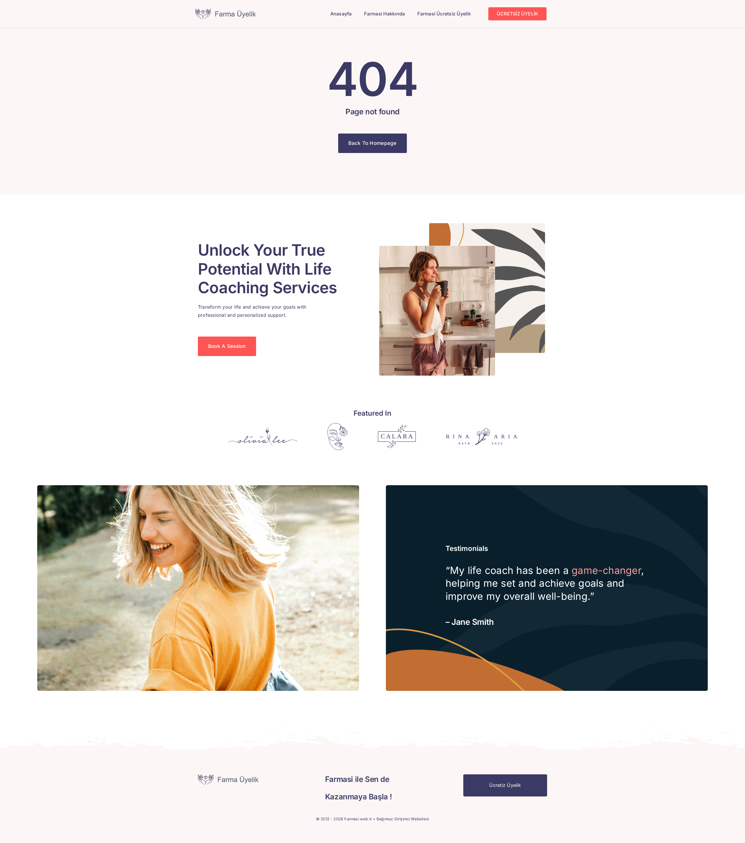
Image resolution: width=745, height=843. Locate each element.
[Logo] (262, 430)
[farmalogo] (226, 11)
